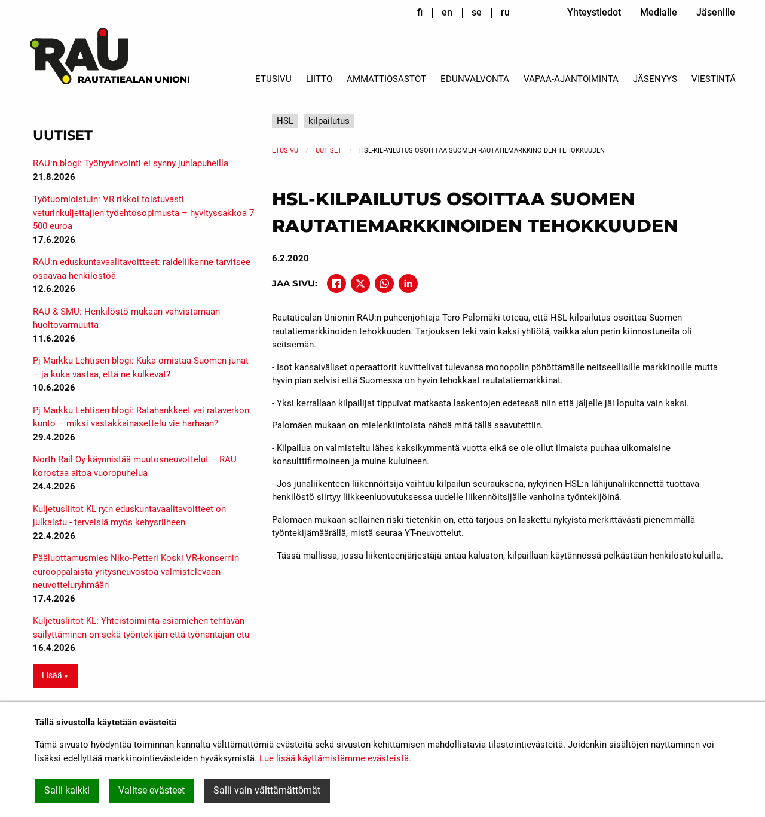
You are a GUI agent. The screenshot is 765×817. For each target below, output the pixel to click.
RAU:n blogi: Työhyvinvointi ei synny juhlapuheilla (130, 163)
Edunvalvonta (474, 79)
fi (420, 12)
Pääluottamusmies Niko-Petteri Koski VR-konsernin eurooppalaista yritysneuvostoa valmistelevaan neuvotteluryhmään (136, 571)
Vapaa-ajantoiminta (571, 79)
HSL (285, 120)
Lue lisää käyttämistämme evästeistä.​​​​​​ (335, 758)
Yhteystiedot (594, 12)
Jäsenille (715, 12)
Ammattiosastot (386, 79)
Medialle (658, 12)
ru (505, 12)
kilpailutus (329, 120)
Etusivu (273, 79)
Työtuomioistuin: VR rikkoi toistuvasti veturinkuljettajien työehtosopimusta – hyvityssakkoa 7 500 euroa (143, 212)
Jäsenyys (655, 79)
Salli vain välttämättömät (266, 790)
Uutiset (329, 150)
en (447, 12)
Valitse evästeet (151, 790)
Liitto (319, 79)
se (477, 12)
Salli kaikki (67, 790)
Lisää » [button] (55, 675)
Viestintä (713, 79)
